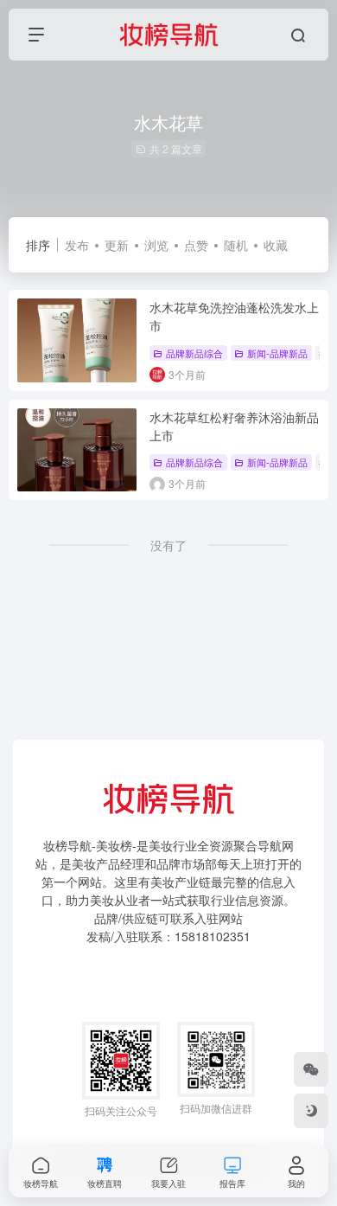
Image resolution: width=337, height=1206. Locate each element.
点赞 (196, 244)
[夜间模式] (311, 1111)
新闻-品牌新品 (277, 353)
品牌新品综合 (194, 353)
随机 (236, 244)
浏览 (156, 244)
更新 (117, 244)
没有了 (168, 545)
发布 (77, 244)
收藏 (276, 244)
